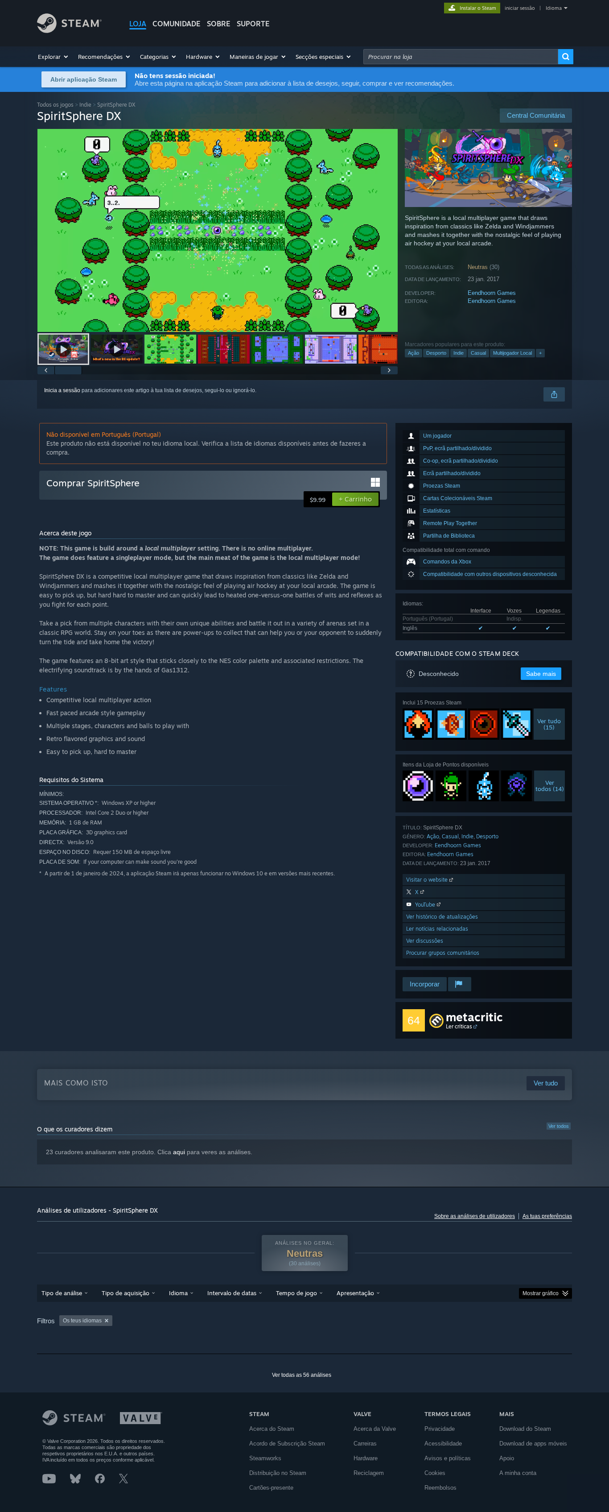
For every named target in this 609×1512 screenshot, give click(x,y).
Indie (85, 104)
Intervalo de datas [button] (231, 1293)
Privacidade (439, 1428)
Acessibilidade (443, 1443)
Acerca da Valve (375, 1428)
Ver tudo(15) (549, 724)
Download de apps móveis (533, 1443)
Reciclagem (369, 1473)
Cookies (434, 1473)
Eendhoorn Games (492, 293)
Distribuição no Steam (277, 1473)
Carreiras (365, 1443)
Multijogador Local (512, 353)
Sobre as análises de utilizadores (474, 1216)
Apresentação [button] (355, 1293)
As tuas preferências (547, 1216)
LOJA (137, 23)
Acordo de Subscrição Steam (287, 1443)
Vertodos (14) (549, 785)
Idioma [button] (178, 1293)
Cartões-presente (271, 1487)
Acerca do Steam (271, 1428)
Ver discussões (424, 940)
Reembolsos (440, 1487)
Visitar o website (427, 879)
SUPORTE (253, 23)
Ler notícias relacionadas (437, 928)
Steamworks (265, 1458)
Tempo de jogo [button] (296, 1293)
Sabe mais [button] (541, 673)
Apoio (506, 1458)
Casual (478, 353)
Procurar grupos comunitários (442, 952)
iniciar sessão (520, 8)
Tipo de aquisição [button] (125, 1293)
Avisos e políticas (447, 1458)
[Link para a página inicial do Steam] (69, 30)
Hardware (366, 1458)
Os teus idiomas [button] (82, 1320)
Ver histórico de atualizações (442, 916)
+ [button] (540, 353)
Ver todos (558, 1126)
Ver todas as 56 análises (301, 1375)
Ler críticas (459, 1026)
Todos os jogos (55, 104)
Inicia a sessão (62, 390)
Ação (413, 353)
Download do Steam (525, 1428)
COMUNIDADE (176, 23)
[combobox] (460, 56)
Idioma (554, 8)
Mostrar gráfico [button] (541, 1293)
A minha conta (517, 1473)
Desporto (436, 353)
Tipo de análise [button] (61, 1293)
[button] (53, 56)
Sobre (218, 23)
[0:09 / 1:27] (217, 230)
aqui (179, 1152)
